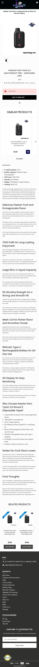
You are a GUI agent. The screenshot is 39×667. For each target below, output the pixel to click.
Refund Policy (7, 587)
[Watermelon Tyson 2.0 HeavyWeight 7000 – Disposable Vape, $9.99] (27, 519)
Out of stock (10, 547)
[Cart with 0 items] (37, 3)
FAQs (4, 580)
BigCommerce (22, 666)
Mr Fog (4, 619)
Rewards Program (8, 590)
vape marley (11, 489)
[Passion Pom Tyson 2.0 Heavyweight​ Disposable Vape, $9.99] (10, 519)
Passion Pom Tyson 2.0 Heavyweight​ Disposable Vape (9, 532)
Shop (4, 602)
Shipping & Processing (10, 592)
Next (34, 527)
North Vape (6, 621)
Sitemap (5, 609)
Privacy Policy (7, 582)
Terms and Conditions (9, 595)
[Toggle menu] (2, 2)
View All (5, 624)
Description (19, 159)
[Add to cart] (28, 152)
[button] (4, 136)
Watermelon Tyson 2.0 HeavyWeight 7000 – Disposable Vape (27, 532)
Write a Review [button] (30, 83)
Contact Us (6, 607)
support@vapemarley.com (13, 565)
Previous (2, 527)
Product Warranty (8, 585)
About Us (5, 600)
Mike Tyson (8, 299)
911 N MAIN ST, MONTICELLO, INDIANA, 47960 (20, 561)
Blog (4, 604)
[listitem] (18, 136)
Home (4, 597)
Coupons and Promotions (11, 578)
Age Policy (6, 575)
